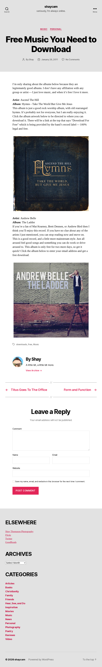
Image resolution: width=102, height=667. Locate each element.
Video (8, 639)
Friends (9, 599)
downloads (21, 344)
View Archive (34, 370)
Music (43, 29)
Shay (31, 59)
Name (15, 455)
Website (16, 468)
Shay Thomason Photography (19, 531)
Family (9, 595)
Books (8, 587)
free (30, 344)
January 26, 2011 (49, 59)
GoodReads (10, 542)
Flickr (8, 535)
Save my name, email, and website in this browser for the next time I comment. (50, 481)
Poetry (9, 631)
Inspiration (11, 607)
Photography (12, 627)
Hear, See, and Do (15, 603)
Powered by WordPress (41, 659)
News (8, 619)
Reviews (10, 635)
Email (54, 455)
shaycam (51, 6)
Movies (9, 611)
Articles (9, 583)
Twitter (8, 538)
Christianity (12, 591)
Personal (56, 29)
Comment (17, 429)
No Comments (73, 59)
